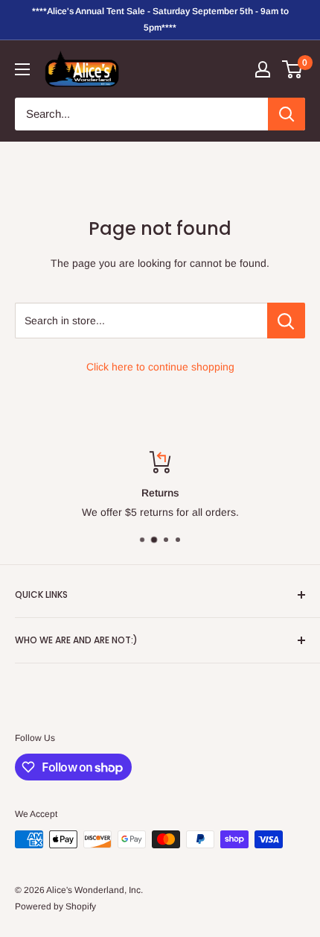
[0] (293, 69)
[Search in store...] (286, 320)
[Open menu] (22, 69)
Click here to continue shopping (160, 367)
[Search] (286, 114)
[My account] (262, 69)
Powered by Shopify (55, 906)
